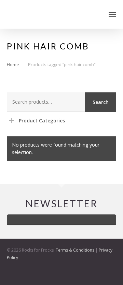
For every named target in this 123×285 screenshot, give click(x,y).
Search (101, 102)
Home (13, 64)
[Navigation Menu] (112, 14)
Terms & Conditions (75, 250)
